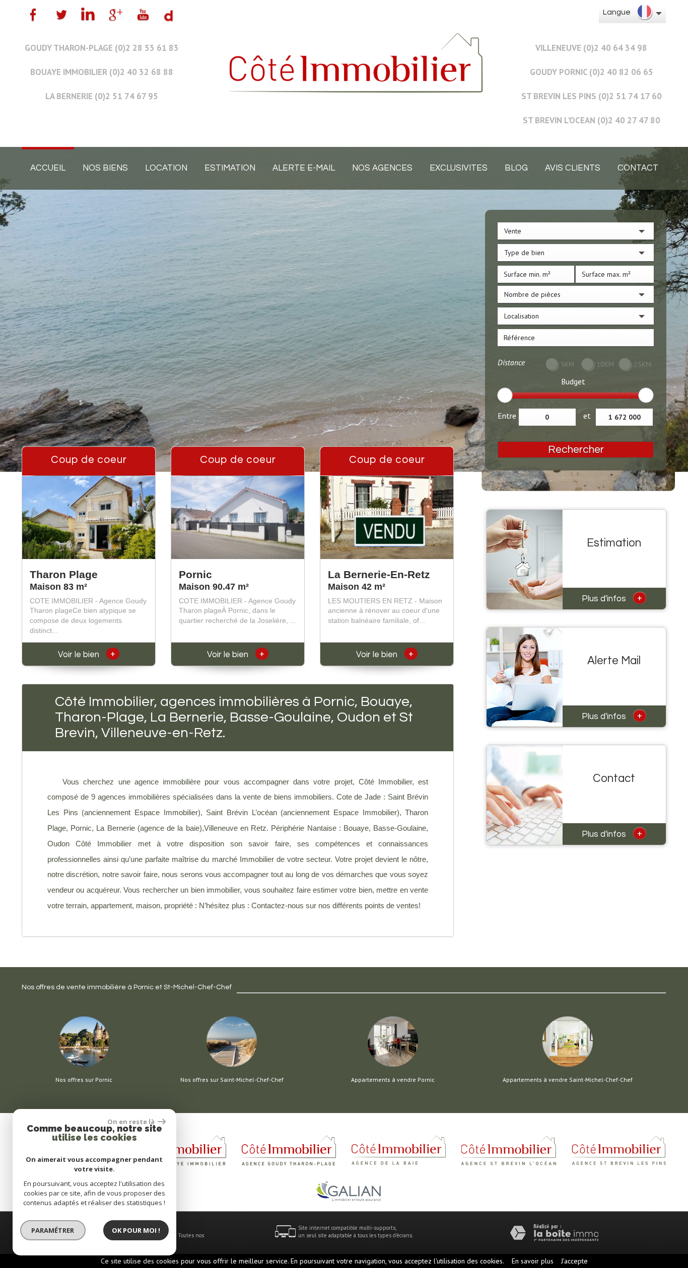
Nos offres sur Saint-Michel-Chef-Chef (232, 1080)
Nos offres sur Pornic (83, 1080)
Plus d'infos (612, 598)
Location (166, 168)
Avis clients (572, 168)
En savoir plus (533, 1260)
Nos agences (382, 168)
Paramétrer (53, 1230)
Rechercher (576, 449)
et (587, 416)
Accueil (47, 168)
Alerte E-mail (303, 168)
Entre (507, 416)
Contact (637, 168)
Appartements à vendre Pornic (393, 1080)
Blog (516, 168)
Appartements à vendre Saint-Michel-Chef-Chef (568, 1080)
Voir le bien (86, 654)
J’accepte (574, 1260)
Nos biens (105, 168)
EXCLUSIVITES (459, 168)
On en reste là (131, 1121)
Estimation (229, 168)
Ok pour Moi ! (136, 1230)
